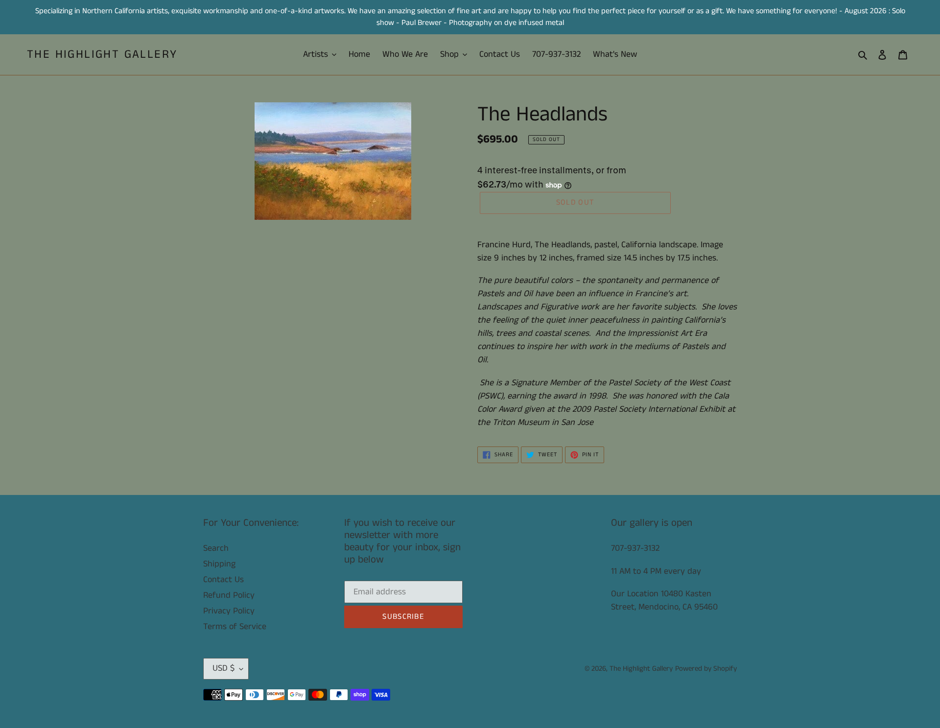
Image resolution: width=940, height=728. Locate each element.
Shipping (219, 564)
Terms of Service (234, 626)
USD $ (223, 668)
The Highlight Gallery (102, 54)
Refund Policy (229, 595)
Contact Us (223, 579)
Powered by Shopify (706, 668)
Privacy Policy (229, 611)
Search (216, 548)
